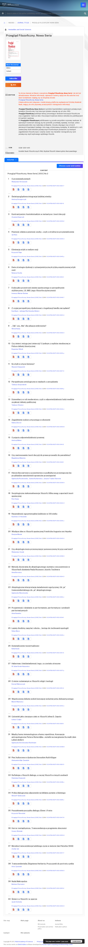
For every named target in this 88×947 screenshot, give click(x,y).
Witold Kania (16, 329)
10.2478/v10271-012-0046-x (55, 635)
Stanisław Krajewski (18, 778)
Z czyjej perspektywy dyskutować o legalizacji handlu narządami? (41, 308)
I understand (76, 941)
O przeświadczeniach (21, 179)
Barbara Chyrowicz (18, 884)
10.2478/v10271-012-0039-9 (55, 482)
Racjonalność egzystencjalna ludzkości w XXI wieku (34, 514)
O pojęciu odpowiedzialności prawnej (28, 437)
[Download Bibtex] (24, 189)
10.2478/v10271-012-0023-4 (55, 315)
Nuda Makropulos (19, 881)
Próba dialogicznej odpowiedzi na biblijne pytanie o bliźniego (39, 793)
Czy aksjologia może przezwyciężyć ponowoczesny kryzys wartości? (42, 549)
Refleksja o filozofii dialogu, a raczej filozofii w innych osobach (40, 775)
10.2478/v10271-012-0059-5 (55, 870)
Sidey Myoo (16, 631)
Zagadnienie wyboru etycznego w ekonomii (31, 420)
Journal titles (23, 23)
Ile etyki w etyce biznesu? (23, 364)
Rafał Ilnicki (15, 649)
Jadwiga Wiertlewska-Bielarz (29, 311)
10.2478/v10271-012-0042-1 (55, 462)
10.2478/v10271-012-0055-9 (55, 835)
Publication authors (61, 927)
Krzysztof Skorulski (18, 813)
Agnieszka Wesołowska (20, 593)
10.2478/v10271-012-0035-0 (55, 239)
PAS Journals (41, 924)
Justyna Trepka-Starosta (52, 478)
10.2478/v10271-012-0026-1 (55, 723)
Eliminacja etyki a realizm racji (25, 249)
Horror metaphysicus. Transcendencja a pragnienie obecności (39, 828)
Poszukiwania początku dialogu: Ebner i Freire (32, 810)
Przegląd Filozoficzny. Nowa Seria (31, 100)
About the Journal (12, 65)
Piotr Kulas (15, 499)
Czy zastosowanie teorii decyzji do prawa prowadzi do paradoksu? (41, 455)
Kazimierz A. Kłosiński (19, 517)
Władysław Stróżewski (19, 182)
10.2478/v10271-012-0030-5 (55, 906)
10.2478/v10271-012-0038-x (55, 782)
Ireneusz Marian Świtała (20, 293)
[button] (14, 189)
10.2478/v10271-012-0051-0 (55, 688)
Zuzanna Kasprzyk (18, 217)
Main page (24, 921)
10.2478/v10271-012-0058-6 (55, 556)
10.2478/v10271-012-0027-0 (55, 371)
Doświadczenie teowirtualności (25, 646)
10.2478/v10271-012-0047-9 (55, 817)
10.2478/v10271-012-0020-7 (55, 186)
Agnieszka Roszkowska (20, 478)
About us (41, 921)
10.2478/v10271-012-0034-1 (55, 617)
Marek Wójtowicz (17, 702)
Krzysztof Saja (17, 252)
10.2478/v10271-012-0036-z (55, 521)
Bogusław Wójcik (17, 349)
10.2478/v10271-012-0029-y (55, 388)
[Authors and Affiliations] (28, 189)
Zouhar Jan (15, 849)
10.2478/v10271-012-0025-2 (55, 888)
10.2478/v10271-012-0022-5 (55, 764)
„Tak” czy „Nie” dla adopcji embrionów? (29, 326)
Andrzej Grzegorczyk (19, 199)
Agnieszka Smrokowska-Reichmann (24, 743)
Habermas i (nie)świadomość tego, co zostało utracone (36, 663)
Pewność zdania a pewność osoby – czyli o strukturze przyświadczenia (43, 232)
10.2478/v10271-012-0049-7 (55, 297)
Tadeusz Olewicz (17, 405)
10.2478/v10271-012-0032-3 (55, 333)
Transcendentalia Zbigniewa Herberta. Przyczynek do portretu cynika (43, 864)
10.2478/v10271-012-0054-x (55, 706)
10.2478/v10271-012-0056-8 (55, 427)
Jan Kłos (14, 235)
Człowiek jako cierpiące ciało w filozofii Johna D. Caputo (36, 716)
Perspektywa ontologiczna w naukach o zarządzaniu (35, 382)
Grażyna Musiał (17, 534)
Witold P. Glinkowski (18, 796)
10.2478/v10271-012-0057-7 (55, 853)
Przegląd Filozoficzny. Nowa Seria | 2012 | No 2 (27, 186)
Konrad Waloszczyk (18, 684)
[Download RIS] (18, 189)
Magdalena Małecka (18, 458)
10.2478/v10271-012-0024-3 (55, 576)
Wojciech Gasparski (18, 367)
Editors (8, 68)
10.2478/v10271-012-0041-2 (55, 444)
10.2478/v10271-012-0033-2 (55, 221)
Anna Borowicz (17, 572)
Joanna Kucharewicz (36, 478)
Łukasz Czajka (16, 719)
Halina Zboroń (16, 423)
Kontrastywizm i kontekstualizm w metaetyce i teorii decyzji (38, 214)
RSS (14, 85)
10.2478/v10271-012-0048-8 (55, 747)
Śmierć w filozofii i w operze (24, 899)
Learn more (64, 941)
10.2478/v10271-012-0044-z (55, 409)
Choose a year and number (70, 166)
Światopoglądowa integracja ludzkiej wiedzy (31, 196)
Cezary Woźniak (17, 831)
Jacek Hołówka (17, 902)
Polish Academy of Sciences (24, 941)
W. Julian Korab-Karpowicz (21, 666)
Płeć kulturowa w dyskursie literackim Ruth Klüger (34, 757)
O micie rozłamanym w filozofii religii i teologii (32, 681)
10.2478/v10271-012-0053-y (55, 353)
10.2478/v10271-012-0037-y (55, 670)
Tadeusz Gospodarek (19, 384)
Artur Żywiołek (17, 866)
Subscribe (13, 78)
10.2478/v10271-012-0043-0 (55, 538)
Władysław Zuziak (18, 552)
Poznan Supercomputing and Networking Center (57, 944)
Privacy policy (41, 941)
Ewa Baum (15, 311)
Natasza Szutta (17, 273)
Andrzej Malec (17, 440)
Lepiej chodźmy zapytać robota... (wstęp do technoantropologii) (40, 628)
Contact (8, 71)
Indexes (58, 921)
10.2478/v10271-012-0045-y (55, 256)
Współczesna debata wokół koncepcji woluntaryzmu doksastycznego (43, 699)
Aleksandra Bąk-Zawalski (20, 760)
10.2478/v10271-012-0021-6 (55, 203)
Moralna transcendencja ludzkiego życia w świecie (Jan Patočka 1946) (42, 846)
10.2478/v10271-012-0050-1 (55, 277)
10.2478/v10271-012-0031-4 (55, 653)
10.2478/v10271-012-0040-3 (55, 503)
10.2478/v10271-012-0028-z (55, 800)
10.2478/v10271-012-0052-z (55, 597)
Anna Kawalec (16, 613)
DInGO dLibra (22, 944)
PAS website (25, 933)
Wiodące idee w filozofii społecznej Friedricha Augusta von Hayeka (42, 531)
